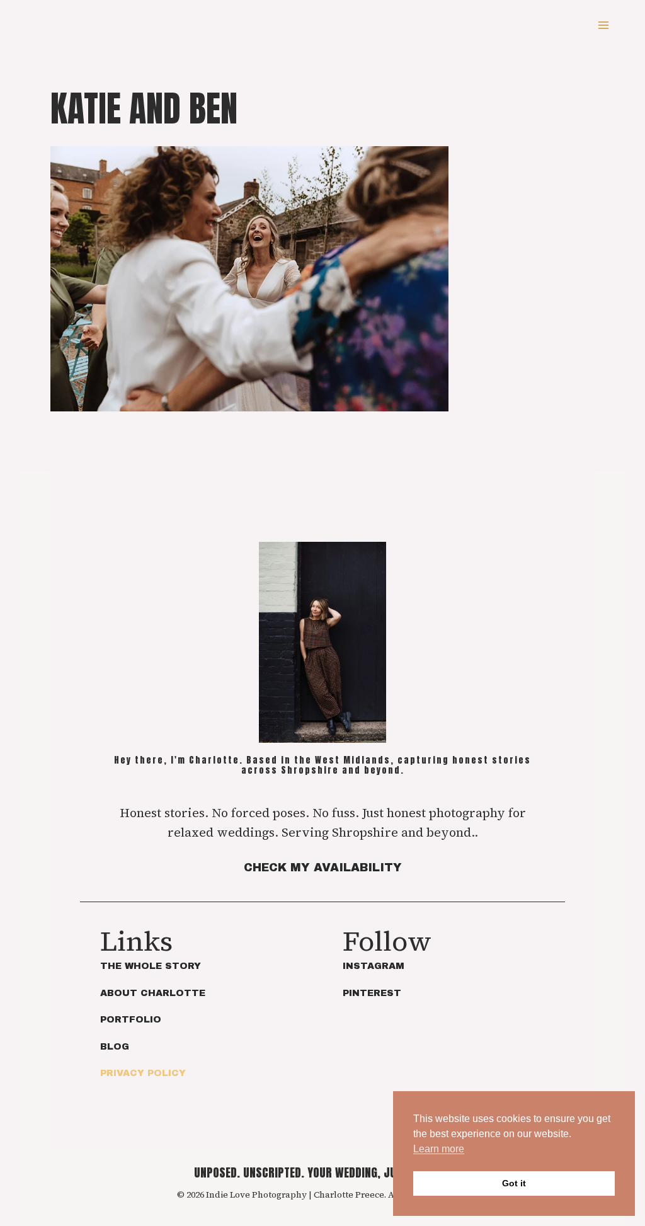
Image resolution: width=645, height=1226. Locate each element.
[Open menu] (603, 25)
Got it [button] (514, 1183)
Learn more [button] (438, 1148)
